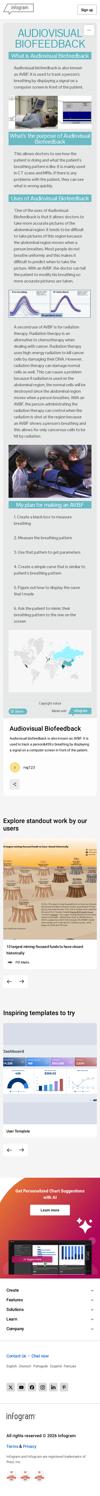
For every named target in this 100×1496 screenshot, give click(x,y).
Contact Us (16, 1356)
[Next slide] (22, 982)
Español (56, 1366)
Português (40, 1366)
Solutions (14, 1309)
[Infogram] (18, 10)
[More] (89, 30)
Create (12, 1290)
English (11, 1366)
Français (70, 1366)
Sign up (87, 10)
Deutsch (25, 1366)
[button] (67, 654)
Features (14, 1299)
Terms (12, 1446)
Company (15, 1328)
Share (19, 711)
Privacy (30, 1446)
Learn (11, 1319)
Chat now (40, 1356)
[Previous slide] (9, 982)
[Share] (15, 784)
